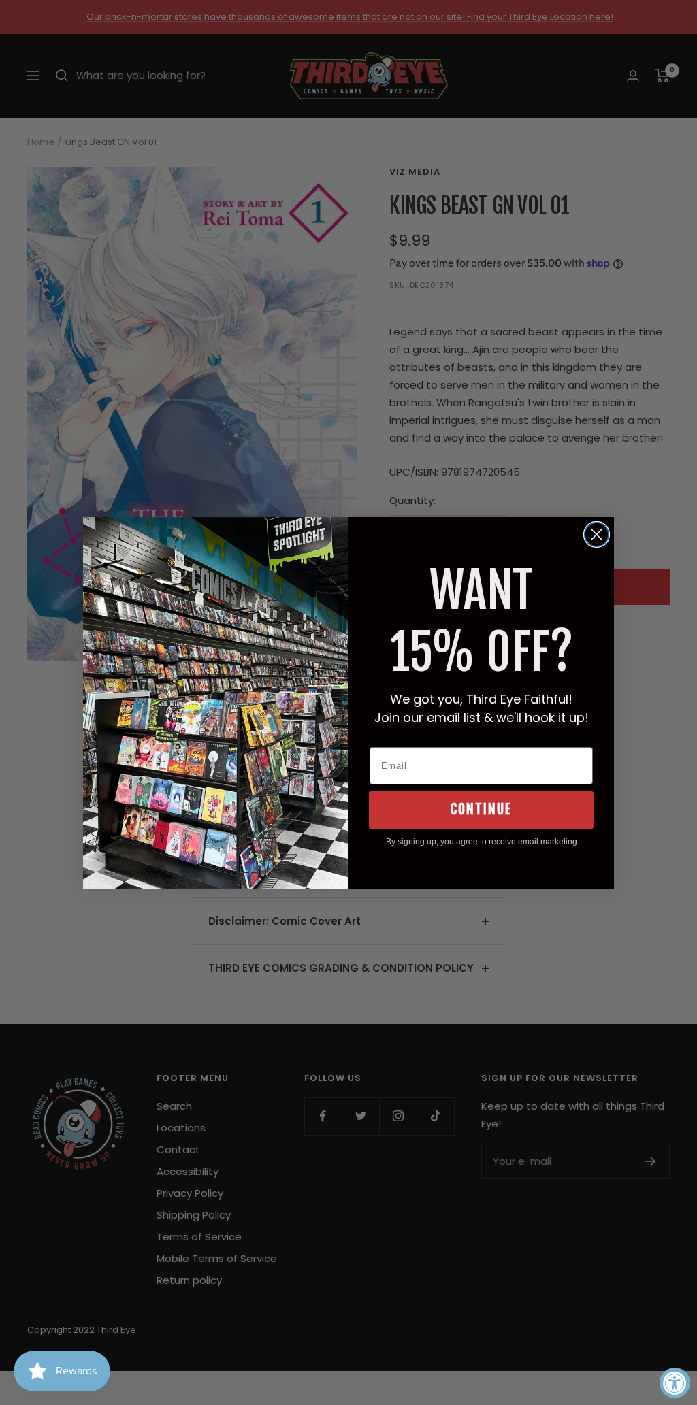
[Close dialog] (597, 534)
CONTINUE (481, 809)
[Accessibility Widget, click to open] (675, 1383)
